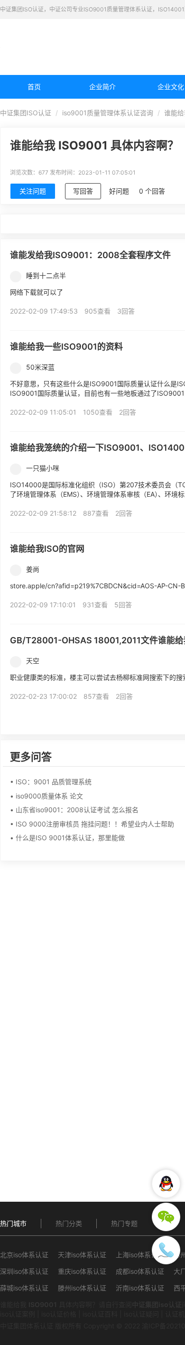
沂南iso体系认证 (140, 1288)
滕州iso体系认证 (82, 1288)
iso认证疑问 (141, 1314)
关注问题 (32, 191)
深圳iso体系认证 (24, 1271)
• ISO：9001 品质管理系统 (51, 782)
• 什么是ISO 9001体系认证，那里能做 (67, 838)
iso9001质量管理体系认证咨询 (107, 113)
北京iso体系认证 (24, 1255)
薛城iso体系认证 (24, 1288)
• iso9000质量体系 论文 (46, 796)
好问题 (119, 191)
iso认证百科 (100, 1314)
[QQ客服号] (166, 1183)
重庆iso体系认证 (82, 1271)
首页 (34, 87)
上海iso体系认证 (140, 1255)
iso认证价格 (58, 1314)
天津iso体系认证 (82, 1255)
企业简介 (102, 87)
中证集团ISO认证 (25, 113)
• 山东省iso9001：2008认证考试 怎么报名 (74, 810)
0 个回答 (152, 191)
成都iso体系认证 (140, 1271)
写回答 (83, 191)
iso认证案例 (17, 1314)
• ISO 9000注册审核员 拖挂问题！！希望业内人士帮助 (92, 824)
